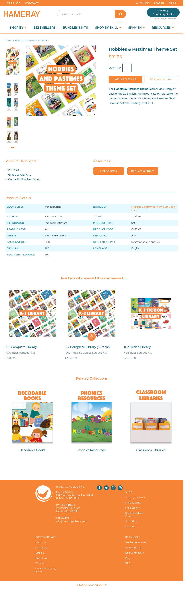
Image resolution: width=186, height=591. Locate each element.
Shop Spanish (132, 507)
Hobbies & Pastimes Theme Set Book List (153, 208)
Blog (127, 558)
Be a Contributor (134, 553)
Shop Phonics (132, 521)
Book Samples (133, 547)
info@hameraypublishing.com (72, 521)
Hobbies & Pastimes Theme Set (133, 88)
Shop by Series (133, 502)
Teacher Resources (135, 542)
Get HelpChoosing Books (163, 12)
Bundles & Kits (75, 27)
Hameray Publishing (95, 585)
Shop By (17, 27)
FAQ (127, 563)
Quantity (115, 67)
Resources (161, 27)
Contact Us (41, 547)
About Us (40, 542)
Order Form (41, 558)
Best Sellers (45, 27)
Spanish (135, 27)
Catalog (14, 3)
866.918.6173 (62, 517)
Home (8, 40)
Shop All (129, 526)
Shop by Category (135, 497)
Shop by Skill (107, 27)
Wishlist (143, 3)
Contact (32, 3)
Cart (172, 3)
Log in (159, 3)
